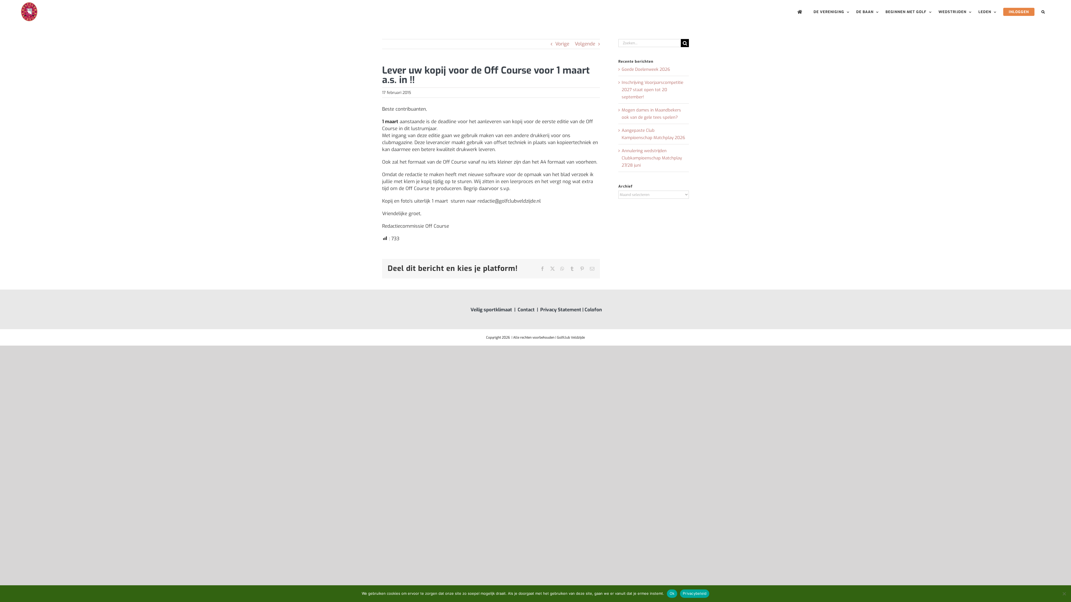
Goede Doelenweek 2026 (646, 69)
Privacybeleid (694, 593)
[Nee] (1064, 593)
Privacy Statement (560, 310)
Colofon (593, 310)
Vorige (562, 44)
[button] (1043, 12)
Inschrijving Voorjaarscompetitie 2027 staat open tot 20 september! (652, 90)
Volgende (585, 44)
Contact (526, 310)
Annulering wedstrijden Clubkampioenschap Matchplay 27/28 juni (652, 158)
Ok (672, 593)
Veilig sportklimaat (491, 310)
